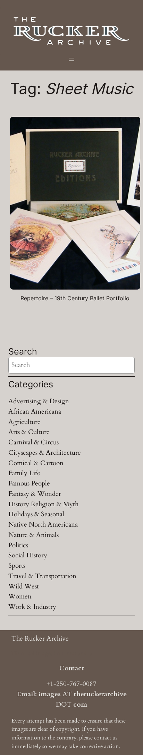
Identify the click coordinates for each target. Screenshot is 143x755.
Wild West (23, 586)
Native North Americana (43, 524)
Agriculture (24, 421)
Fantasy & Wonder (34, 493)
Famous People (29, 483)
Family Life (24, 473)
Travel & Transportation (42, 576)
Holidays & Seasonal (36, 514)
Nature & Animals (33, 534)
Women (20, 596)
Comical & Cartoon (36, 463)
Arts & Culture (29, 431)
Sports (16, 565)
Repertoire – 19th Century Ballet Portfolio (74, 298)
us (114, 738)
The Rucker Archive (40, 638)
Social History (27, 555)
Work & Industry (32, 606)
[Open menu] (71, 59)
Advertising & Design (38, 401)
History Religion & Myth (43, 504)
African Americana (34, 411)
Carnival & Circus (33, 442)
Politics (18, 545)
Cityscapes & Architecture (44, 452)
